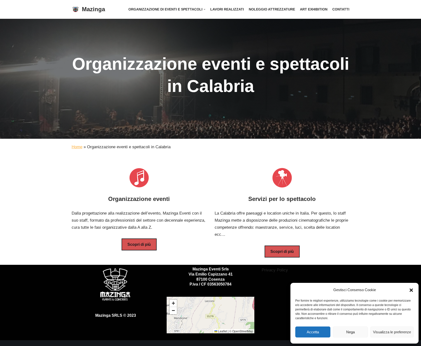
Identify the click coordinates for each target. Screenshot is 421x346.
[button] (411, 290)
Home (77, 147)
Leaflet (222, 331)
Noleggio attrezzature (272, 9)
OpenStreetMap (242, 331)
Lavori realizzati (227, 9)
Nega (350, 332)
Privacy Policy (275, 270)
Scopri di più (139, 244)
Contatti (340, 9)
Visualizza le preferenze (392, 332)
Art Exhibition (313, 9)
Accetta (313, 332)
